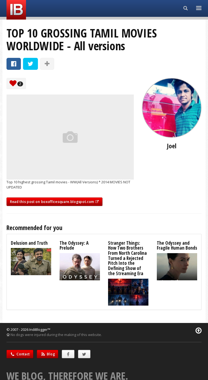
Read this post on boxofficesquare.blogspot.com (52, 201)
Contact (23, 354)
